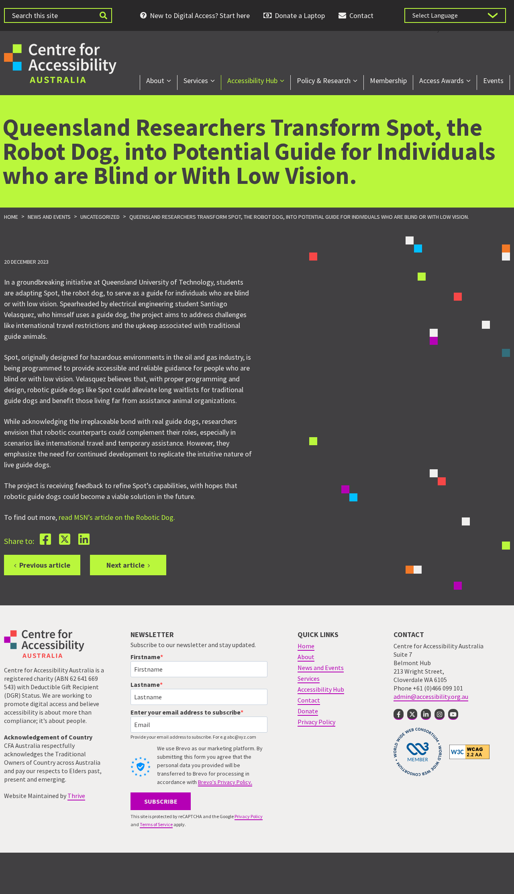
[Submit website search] (103, 15)
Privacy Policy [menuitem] (316, 722)
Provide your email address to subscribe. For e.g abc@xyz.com (193, 737)
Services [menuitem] (196, 80)
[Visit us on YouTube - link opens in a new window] (453, 714)
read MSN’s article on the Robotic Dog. (117, 517)
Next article (125, 565)
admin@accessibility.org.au (431, 696)
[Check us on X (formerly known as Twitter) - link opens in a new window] (412, 714)
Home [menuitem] (306, 646)
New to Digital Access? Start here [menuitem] (200, 15)
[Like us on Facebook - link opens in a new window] (399, 714)
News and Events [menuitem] (321, 668)
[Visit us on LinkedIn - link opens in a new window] (426, 714)
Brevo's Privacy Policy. (225, 782)
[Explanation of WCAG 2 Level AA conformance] (469, 751)
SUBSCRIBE (160, 801)
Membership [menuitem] (388, 80)
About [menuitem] (155, 80)
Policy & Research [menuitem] (324, 80)
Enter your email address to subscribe (186, 712)
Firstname (145, 657)
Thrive (76, 796)
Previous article (44, 565)
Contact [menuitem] (361, 15)
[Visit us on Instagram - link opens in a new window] (439, 714)
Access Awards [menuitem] (441, 80)
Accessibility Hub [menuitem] (252, 80)
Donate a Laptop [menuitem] (300, 15)
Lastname (145, 684)
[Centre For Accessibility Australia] (60, 62)
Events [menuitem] (493, 80)
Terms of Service (156, 824)
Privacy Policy (249, 816)
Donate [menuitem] (308, 711)
